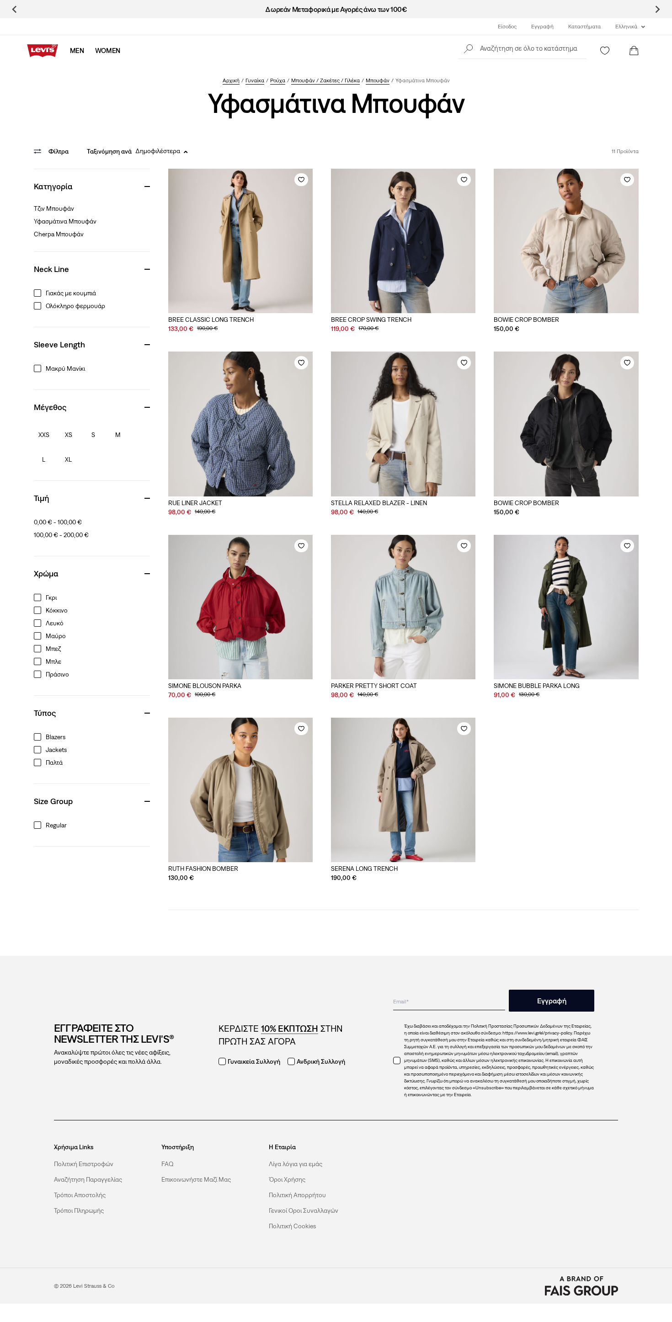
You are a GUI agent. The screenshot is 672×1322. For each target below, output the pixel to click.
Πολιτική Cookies (292, 1226)
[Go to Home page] (42, 50)
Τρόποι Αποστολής (80, 1195)
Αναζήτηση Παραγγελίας (88, 1179)
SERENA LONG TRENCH (364, 868)
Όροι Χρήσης (287, 1179)
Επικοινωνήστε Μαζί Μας (196, 1179)
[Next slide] (657, 9)
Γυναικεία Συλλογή (254, 1061)
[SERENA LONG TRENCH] (403, 790)
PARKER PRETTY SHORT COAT (374, 685)
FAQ (167, 1163)
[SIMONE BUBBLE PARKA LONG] (566, 607)
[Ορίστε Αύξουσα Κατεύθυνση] (186, 151)
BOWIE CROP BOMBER (526, 319)
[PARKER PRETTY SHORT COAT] (403, 607)
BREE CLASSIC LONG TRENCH (211, 319)
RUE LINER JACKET (195, 502)
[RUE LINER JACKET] (240, 424)
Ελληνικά (626, 26)
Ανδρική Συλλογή (321, 1061)
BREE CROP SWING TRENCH (371, 319)
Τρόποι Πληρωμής (79, 1210)
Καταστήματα (584, 26)
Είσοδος (507, 26)
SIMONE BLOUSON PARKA (204, 685)
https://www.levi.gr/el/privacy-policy (537, 1032)
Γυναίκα (254, 80)
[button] (522, 48)
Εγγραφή (542, 26)
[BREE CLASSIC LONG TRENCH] (240, 241)
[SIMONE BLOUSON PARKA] (240, 607)
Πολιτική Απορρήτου (297, 1195)
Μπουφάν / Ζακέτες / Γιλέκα (325, 80)
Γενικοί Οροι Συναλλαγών (303, 1210)
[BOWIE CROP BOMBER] (566, 241)
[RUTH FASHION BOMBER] (240, 790)
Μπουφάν (377, 80)
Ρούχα (277, 80)
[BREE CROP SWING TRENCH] (403, 241)
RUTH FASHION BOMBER (203, 868)
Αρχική (231, 80)
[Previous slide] (14, 9)
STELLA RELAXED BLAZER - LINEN (379, 502)
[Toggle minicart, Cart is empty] (634, 51)
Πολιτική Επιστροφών (83, 1163)
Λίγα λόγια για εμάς (295, 1163)
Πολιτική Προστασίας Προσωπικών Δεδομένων (517, 1026)
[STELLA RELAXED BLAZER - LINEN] (403, 424)
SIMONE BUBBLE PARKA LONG (537, 685)
